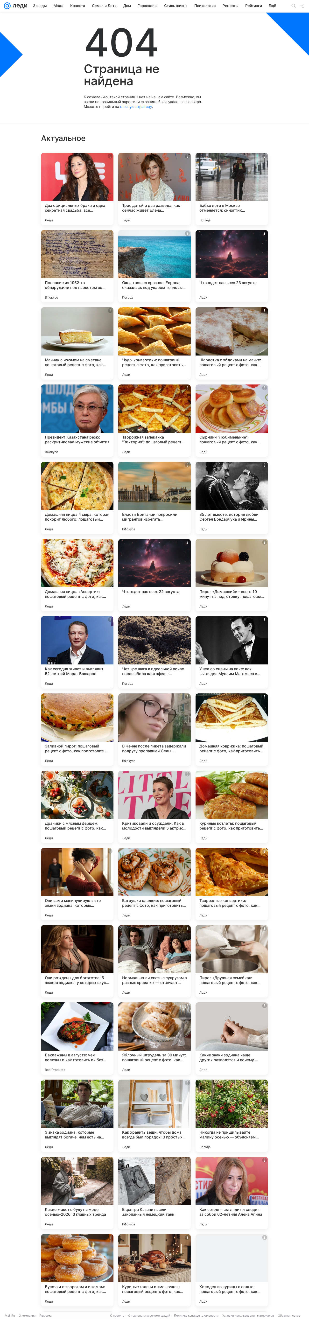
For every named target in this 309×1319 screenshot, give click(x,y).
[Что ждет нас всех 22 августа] (154, 575)
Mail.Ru (10, 1315)
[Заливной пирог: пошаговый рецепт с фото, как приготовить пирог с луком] (77, 729)
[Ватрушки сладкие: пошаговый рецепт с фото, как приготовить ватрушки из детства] (154, 884)
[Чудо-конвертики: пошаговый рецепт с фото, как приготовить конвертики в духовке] (154, 343)
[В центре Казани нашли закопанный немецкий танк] (154, 1193)
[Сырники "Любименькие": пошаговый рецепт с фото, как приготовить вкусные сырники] (232, 420)
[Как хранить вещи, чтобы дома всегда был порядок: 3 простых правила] (154, 1116)
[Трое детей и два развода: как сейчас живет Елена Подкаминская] (154, 189)
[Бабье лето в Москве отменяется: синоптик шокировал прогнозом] (232, 189)
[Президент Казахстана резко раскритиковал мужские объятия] (77, 420)
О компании (27, 1315)
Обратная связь (289, 1315)
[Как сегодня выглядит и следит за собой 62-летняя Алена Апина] (232, 1193)
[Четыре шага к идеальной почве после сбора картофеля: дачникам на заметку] (154, 652)
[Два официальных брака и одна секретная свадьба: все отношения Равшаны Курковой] (77, 189)
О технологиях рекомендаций (149, 1315)
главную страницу (136, 106)
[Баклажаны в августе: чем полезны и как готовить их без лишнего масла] (77, 1038)
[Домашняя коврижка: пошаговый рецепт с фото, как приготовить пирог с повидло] (232, 729)
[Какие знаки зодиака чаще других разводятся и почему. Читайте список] (232, 1038)
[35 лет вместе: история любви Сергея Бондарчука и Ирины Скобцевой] (232, 498)
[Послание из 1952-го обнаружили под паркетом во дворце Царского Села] (77, 266)
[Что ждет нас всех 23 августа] (232, 266)
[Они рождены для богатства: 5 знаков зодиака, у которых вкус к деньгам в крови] (77, 961)
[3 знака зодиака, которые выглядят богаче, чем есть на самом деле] (77, 1116)
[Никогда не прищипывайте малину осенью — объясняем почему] (232, 1116)
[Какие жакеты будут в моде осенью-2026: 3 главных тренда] (77, 1193)
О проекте (117, 1315)
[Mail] (7, 6)
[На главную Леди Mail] (19, 6)
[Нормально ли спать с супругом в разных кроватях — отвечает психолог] (154, 961)
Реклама (45, 1315)
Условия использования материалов (248, 1315)
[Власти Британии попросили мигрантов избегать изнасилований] (154, 498)
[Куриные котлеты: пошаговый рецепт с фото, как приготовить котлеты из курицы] (232, 807)
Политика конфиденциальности (196, 1315)
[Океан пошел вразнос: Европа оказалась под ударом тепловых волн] (154, 266)
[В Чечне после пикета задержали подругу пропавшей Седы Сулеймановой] (154, 729)
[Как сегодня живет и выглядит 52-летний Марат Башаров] (77, 652)
